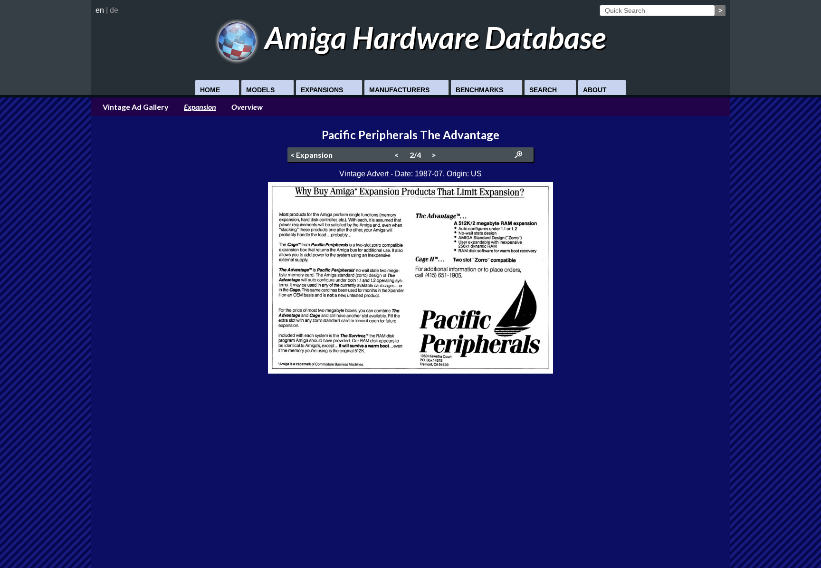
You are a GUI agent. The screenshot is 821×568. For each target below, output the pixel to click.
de (114, 10)
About (595, 90)
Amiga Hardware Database (432, 37)
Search (543, 90)
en (99, 10)
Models (260, 90)
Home (210, 90)
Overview (247, 106)
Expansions (322, 90)
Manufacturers (399, 90)
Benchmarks (479, 90)
